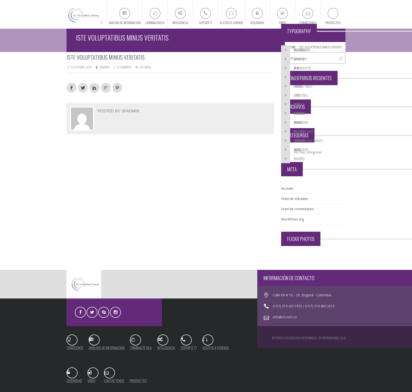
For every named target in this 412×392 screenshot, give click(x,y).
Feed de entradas (294, 198)
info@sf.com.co (285, 317)
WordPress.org (292, 219)
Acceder (287, 188)
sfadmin (104, 67)
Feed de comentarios (297, 209)
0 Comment (124, 67)
